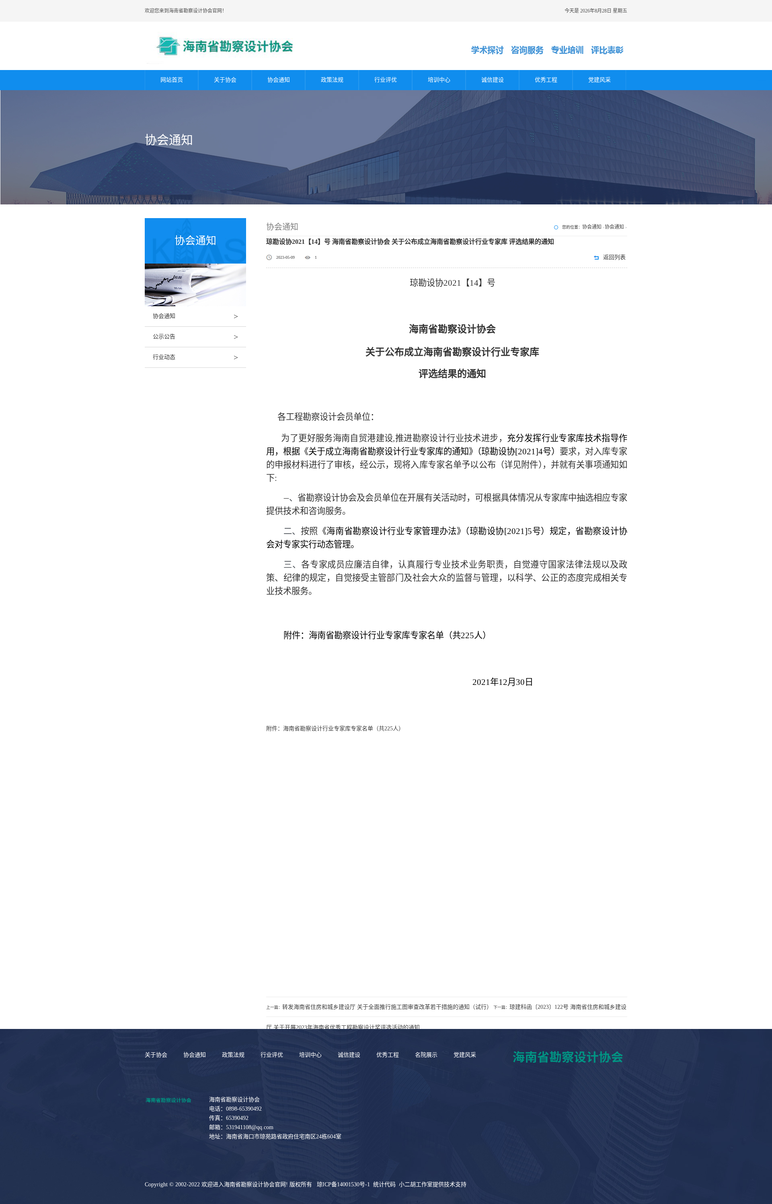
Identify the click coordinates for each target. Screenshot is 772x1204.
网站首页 (171, 80)
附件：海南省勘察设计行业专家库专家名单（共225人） (335, 729)
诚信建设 (492, 80)
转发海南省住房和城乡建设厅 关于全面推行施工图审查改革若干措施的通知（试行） (387, 1007)
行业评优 (385, 80)
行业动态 (195, 357)
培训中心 (439, 80)
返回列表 (614, 257)
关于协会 (225, 80)
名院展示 (426, 1055)
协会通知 (278, 80)
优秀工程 (546, 80)
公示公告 (195, 336)
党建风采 (599, 80)
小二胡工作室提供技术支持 (432, 1184)
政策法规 (332, 80)
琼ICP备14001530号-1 (343, 1184)
